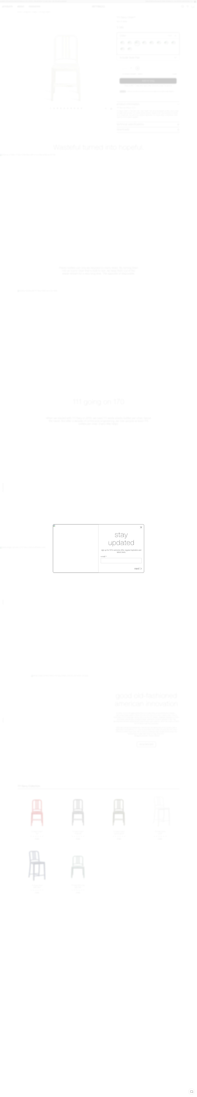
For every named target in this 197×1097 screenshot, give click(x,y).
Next (136, 568)
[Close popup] (141, 527)
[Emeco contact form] (191, 1091)
